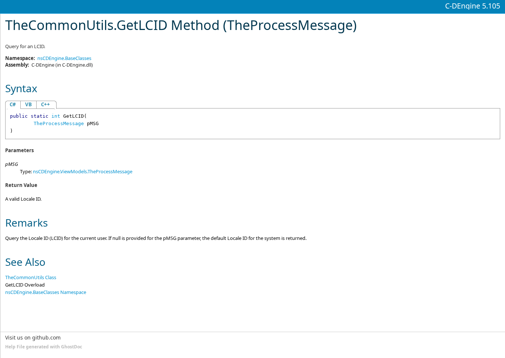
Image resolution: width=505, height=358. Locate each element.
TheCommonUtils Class (30, 277)
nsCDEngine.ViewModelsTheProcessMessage (82, 171)
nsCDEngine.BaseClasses (64, 58)
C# (13, 104)
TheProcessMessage (59, 123)
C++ (45, 104)
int (55, 116)
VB (28, 104)
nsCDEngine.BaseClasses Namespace (45, 292)
